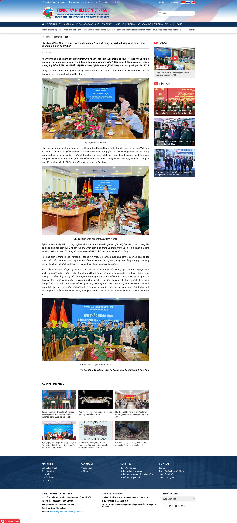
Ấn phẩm (131, 24)
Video (163, 43)
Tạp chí (162, 468)
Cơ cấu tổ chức (48, 477)
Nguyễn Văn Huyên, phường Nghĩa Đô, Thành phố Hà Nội (95, 2)
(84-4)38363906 (59, 2)
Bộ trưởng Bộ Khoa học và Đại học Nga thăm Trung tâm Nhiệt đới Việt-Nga (174, 173)
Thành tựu (46, 480)
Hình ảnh (165, 83)
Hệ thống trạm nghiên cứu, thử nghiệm (136, 474)
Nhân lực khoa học (128, 468)
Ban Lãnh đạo (48, 471)
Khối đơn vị (85, 471)
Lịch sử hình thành (49, 468)
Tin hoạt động (66, 24)
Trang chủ (46, 37)
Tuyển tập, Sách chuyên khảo (171, 471)
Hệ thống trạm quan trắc (130, 477)
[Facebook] (164, 506)
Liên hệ (178, 24)
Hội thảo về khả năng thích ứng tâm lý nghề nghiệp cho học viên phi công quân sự (132, 414)
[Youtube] (176, 506)
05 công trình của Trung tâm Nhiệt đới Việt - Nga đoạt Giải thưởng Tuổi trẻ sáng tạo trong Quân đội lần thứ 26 (58, 414)
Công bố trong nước (167, 477)
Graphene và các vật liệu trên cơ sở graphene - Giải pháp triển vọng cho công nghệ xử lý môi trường (93, 445)
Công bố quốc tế (166, 474)
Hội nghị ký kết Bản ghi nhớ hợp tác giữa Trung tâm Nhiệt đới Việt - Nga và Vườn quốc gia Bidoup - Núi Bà (59, 445)
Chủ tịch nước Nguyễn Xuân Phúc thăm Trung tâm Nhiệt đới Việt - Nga (174, 142)
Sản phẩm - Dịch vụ (163, 24)
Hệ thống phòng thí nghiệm (131, 471)
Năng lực (119, 24)
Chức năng (46, 474)
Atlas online (144, 24)
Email (164, 2)
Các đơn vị (107, 24)
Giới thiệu (52, 24)
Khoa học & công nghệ (87, 24)
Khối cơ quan (86, 468)
